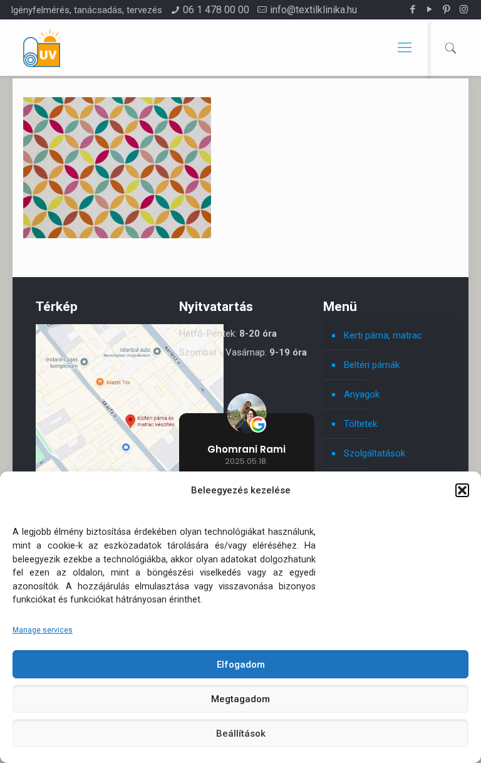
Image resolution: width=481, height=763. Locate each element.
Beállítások (241, 733)
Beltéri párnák (372, 365)
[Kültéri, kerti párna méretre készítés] (41, 47)
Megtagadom (240, 699)
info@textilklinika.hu (313, 10)
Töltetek (360, 423)
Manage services (43, 630)
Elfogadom (241, 664)
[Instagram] (463, 9)
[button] (462, 490)
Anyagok (362, 394)
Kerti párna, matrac (383, 335)
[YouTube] (430, 9)
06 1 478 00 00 (216, 10)
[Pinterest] (446, 9)
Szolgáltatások (374, 453)
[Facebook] (413, 9)
